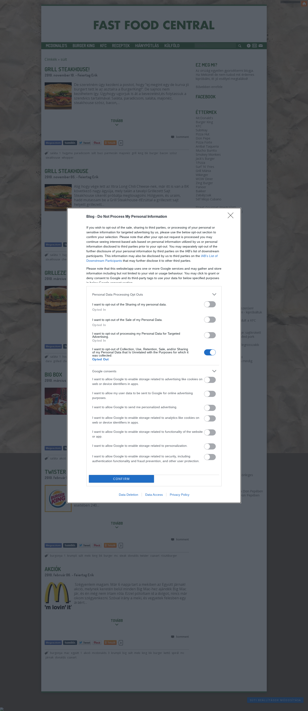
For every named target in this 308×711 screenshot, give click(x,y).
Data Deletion (128, 494)
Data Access (154, 494)
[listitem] (154, 294)
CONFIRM (121, 479)
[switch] (210, 304)
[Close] (232, 217)
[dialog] (154, 355)
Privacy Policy (179, 494)
